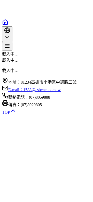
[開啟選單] (7, 46)
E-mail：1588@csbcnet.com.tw (34, 90)
